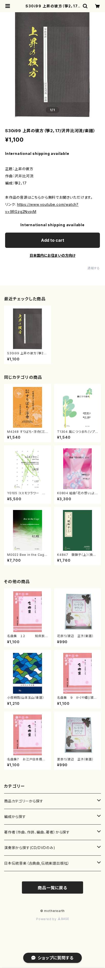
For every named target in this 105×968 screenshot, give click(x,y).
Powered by (47, 919)
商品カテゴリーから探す (23, 801)
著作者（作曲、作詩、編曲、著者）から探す (37, 832)
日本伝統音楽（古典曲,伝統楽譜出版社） (37, 863)
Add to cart (52, 240)
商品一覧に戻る (52, 887)
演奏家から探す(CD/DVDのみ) (29, 847)
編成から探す (15, 816)
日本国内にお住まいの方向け (52, 255)
